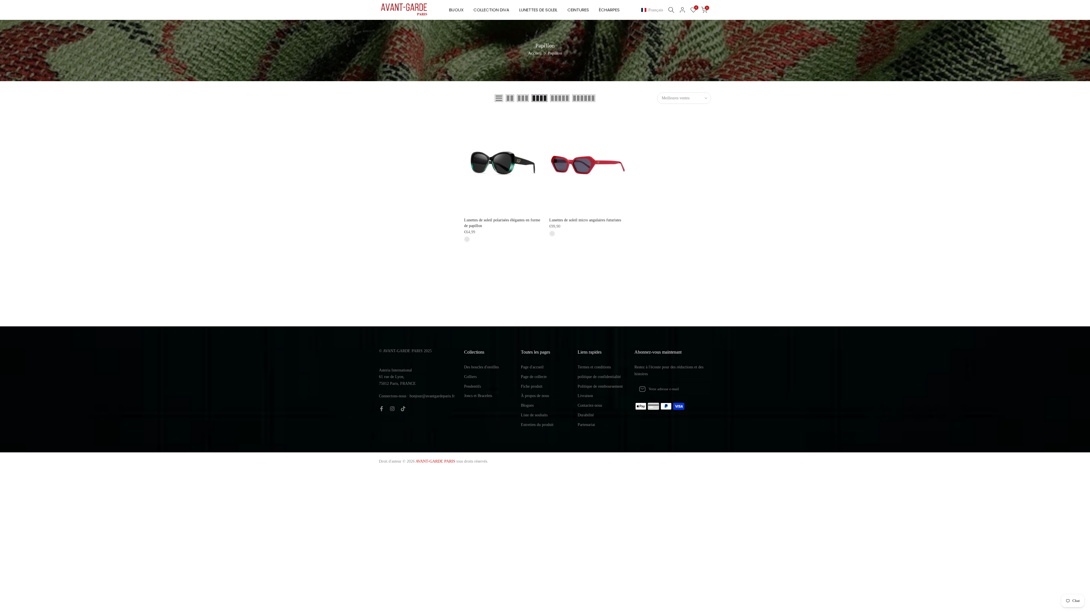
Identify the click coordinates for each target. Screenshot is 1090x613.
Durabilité (586, 415)
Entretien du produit (537, 425)
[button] (653, 10)
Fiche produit (531, 386)
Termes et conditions (594, 367)
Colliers (470, 377)
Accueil (535, 53)
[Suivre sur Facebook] (381, 408)
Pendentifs (472, 386)
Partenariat (586, 425)
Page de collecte (534, 377)
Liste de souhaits (534, 415)
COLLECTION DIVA (491, 10)
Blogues (527, 405)
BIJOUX (456, 10)
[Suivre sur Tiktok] (403, 408)
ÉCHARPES (609, 10)
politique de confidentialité (599, 377)
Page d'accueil (532, 367)
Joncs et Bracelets (478, 396)
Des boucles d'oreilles (481, 367)
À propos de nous (535, 396)
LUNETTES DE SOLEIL (538, 10)
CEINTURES (578, 10)
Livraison (585, 396)
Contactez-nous (590, 405)
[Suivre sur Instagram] (392, 408)
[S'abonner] (701, 389)
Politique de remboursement (600, 386)
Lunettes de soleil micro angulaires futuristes (585, 220)
